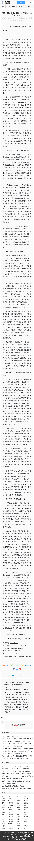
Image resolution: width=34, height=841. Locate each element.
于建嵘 (18, 800)
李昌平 (3, 807)
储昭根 (18, 821)
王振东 (26, 812)
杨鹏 (10, 810)
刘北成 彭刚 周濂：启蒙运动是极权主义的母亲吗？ (15, 758)
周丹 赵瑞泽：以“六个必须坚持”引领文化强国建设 (15, 768)
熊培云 (26, 814)
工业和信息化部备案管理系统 (17, 839)
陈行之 (11, 796)
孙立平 (18, 828)
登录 (16, 725)
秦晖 (3, 796)
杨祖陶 (26, 803)
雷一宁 (26, 817)
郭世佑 (11, 812)
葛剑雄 (11, 821)
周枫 (3, 819)
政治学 (21, 7)
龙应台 (26, 796)
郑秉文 (18, 826)
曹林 (10, 798)
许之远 (3, 823)
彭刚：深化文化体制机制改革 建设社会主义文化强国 (16, 741)
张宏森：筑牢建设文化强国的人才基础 (12, 778)
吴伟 (18, 819)
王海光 (26, 807)
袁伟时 (11, 814)
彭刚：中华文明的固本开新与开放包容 (12, 736)
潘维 (10, 826)
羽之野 (3, 828)
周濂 (3, 810)
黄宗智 (11, 800)
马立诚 (18, 803)
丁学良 (3, 798)
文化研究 (17, 651)
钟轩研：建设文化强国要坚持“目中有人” (12, 783)
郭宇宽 (11, 803)
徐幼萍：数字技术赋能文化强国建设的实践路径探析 (16, 781)
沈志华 (3, 805)
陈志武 (26, 800)
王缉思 (26, 810)
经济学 (14, 7)
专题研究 (10, 651)
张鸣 (10, 807)
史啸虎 (18, 814)
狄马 (3, 814)
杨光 (25, 828)
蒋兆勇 (11, 819)
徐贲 (3, 803)
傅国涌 (26, 798)
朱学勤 (3, 826)
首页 (2, 7)
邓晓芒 (18, 810)
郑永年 (18, 796)
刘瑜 (3, 821)
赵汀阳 (18, 805)
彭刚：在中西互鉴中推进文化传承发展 (12, 746)
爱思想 (6, 2)
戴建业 (26, 805)
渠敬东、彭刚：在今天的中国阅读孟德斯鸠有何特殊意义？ (17, 756)
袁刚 (10, 823)
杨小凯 (18, 823)
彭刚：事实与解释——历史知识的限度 (12, 753)
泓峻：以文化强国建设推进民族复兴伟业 (13, 786)
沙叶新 (26, 819)
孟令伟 (18, 817)
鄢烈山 (18, 798)
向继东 (11, 805)
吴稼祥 (26, 821)
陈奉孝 (3, 812)
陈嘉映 (3, 800)
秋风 (3, 817)
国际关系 (29, 7)
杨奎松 (18, 807)
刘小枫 (11, 817)
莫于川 (26, 826)
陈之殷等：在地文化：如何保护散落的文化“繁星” (15, 766)
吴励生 (26, 823)
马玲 (18, 812)
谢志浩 (11, 828)
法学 (8, 7)
